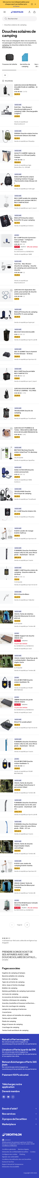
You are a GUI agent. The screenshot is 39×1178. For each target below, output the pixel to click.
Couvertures (6, 1012)
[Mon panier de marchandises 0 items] (34, 11)
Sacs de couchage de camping (13, 1006)
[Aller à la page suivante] (27, 924)
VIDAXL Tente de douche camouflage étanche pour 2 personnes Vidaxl (24, 785)
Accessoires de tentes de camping (15, 997)
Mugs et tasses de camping (12, 1024)
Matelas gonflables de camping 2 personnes (18, 991)
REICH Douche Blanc (21, 594)
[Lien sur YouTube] (8, 1097)
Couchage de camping (10, 1027)
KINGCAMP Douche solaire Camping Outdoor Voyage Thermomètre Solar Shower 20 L (25, 180)
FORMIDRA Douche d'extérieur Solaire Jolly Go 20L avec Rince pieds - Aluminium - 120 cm (25, 553)
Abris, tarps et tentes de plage (13, 985)
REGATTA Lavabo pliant (23, 722)
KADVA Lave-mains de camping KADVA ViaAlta (23, 864)
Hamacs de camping (9, 979)
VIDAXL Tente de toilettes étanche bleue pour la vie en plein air (24, 616)
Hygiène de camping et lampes (13, 973)
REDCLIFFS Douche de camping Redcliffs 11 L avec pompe (26, 313)
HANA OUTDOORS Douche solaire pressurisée (24, 471)
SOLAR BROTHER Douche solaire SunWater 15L (23, 681)
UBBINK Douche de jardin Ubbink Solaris (23, 701)
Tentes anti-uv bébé (9, 1018)
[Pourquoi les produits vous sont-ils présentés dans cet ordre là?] (3, 81)
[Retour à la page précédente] (11, 924)
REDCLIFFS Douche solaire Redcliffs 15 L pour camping (24, 219)
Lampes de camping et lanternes (14, 1009)
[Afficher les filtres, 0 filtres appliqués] (5, 75)
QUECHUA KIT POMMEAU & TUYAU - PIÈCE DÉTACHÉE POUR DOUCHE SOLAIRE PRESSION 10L (26, 430)
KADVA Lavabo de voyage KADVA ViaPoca (24, 532)
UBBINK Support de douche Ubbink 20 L (24, 637)
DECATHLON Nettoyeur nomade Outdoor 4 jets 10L (26, 904)
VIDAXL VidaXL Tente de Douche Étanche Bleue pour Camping (24, 885)
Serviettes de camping (25, 65)
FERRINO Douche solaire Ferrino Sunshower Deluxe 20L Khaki (26, 134)
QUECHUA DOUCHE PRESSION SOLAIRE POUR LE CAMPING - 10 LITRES (26, 87)
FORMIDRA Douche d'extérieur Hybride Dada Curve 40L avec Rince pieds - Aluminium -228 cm (25, 806)
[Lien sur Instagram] (13, 1097)
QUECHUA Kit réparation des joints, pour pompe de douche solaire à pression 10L (25, 292)
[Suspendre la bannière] (32, 4)
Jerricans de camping (10, 994)
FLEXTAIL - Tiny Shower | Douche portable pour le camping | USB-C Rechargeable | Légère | (26, 110)
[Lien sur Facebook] (3, 1097)
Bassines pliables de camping (13, 976)
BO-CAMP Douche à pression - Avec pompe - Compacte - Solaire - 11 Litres (25, 240)
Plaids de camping (9, 1021)
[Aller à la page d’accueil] (17, 12)
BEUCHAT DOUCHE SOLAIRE (24, 332)
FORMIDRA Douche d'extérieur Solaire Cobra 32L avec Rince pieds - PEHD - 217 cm (25, 826)
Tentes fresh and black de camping (15, 1030)
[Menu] (4, 11)
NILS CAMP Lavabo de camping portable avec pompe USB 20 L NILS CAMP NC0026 (25, 200)
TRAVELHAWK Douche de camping (23, 412)
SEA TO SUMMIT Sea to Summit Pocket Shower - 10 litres (25, 353)
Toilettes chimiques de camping (14, 1000)
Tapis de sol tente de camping (13, 982)
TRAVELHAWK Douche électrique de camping (22, 492)
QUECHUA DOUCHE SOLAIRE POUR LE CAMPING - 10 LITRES (25, 389)
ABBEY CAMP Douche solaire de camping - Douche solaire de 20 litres (26, 572)
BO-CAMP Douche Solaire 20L (25, 511)
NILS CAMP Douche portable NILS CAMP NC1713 (24, 372)
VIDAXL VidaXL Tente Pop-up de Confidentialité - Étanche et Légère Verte (26, 660)
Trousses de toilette (9, 64)
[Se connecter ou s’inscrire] (29, 11)
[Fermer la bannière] (35, 4)
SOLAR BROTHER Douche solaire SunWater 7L (23, 762)
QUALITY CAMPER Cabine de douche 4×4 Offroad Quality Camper (25, 155)
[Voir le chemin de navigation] (3, 25)
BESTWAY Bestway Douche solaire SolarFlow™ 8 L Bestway (25, 451)
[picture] (6, 90)
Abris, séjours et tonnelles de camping (16, 1015)
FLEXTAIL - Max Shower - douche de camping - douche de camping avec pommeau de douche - (26, 267)
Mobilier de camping (9, 988)
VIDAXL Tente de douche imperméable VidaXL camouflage (23, 846)
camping (5, 45)
